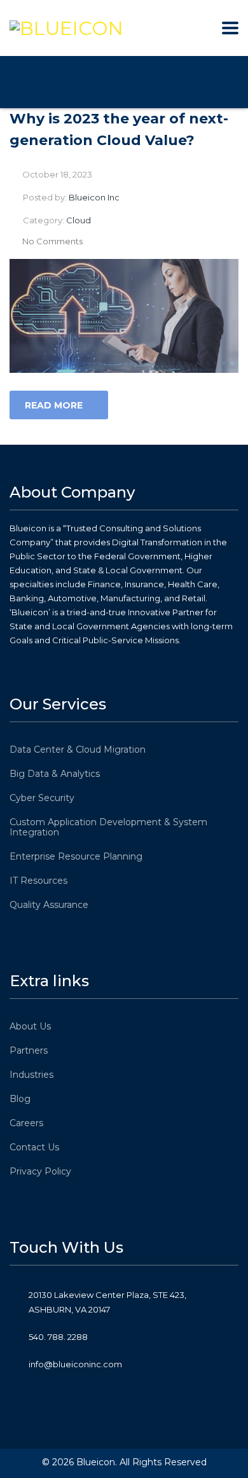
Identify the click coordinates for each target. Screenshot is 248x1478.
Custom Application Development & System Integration (108, 827)
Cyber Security (42, 798)
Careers (26, 1123)
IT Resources (38, 880)
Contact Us (34, 1147)
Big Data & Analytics (55, 774)
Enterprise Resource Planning (76, 856)
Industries (31, 1075)
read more (54, 405)
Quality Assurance (49, 905)
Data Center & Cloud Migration (78, 749)
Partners (29, 1050)
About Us (30, 1026)
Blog (20, 1099)
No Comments (52, 241)
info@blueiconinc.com (75, 1364)
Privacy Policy (40, 1171)
